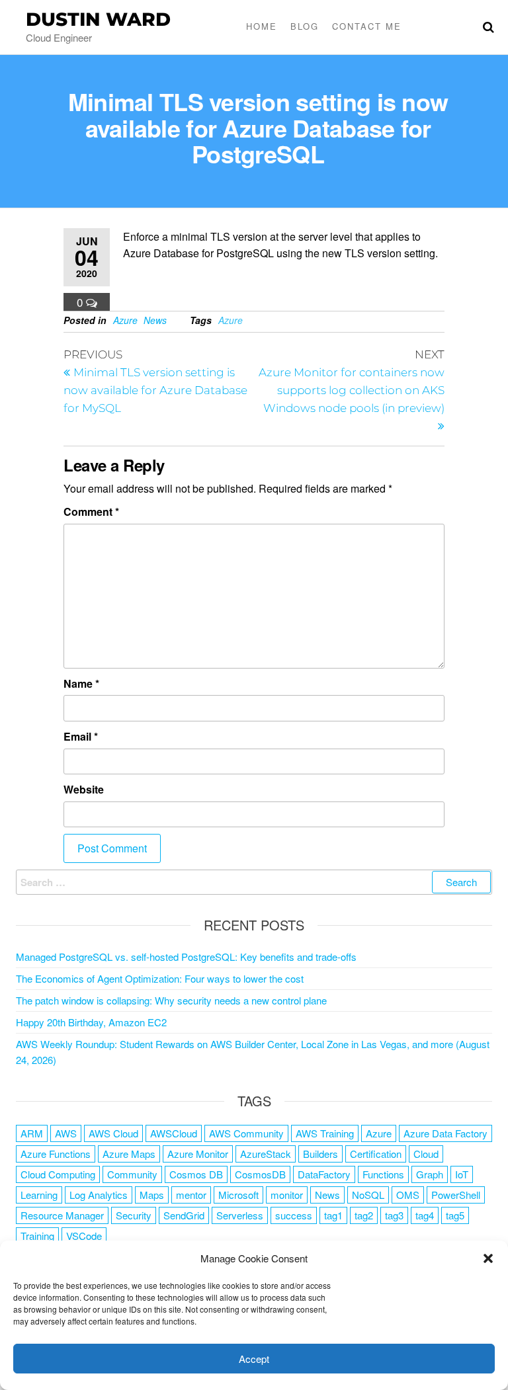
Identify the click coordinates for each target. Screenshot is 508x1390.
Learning (39, 1195)
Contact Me (367, 26)
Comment (91, 511)
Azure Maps (129, 1154)
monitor (287, 1195)
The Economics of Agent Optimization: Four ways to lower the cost (160, 978)
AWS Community (246, 1133)
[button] (488, 1258)
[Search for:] (254, 882)
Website (84, 789)
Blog (304, 26)
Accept (254, 1359)
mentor (191, 1195)
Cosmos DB (196, 1174)
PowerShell (455, 1195)
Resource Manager (62, 1215)
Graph (429, 1174)
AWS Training (325, 1133)
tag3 (394, 1215)
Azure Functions (56, 1154)
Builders (320, 1154)
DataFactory (324, 1174)
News (155, 320)
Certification (376, 1154)
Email (81, 736)
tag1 (333, 1215)
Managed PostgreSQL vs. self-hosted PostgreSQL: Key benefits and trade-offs (186, 956)
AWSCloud (173, 1133)
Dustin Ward (98, 19)
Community (132, 1174)
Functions (383, 1174)
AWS (66, 1133)
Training (37, 1236)
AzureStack (265, 1154)
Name (81, 683)
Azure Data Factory (445, 1133)
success (293, 1215)
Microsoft (238, 1195)
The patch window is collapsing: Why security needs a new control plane (171, 1000)
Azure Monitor (197, 1154)
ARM (32, 1133)
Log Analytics (98, 1195)
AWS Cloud (113, 1133)
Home (261, 26)
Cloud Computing (58, 1174)
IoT (461, 1174)
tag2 (364, 1215)
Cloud (426, 1154)
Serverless (239, 1215)
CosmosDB (260, 1174)
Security (133, 1215)
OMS (407, 1195)
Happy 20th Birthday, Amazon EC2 (91, 1022)
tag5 (455, 1215)
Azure (125, 320)
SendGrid (183, 1215)
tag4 (424, 1215)
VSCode (84, 1236)
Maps (152, 1195)
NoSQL (368, 1195)
